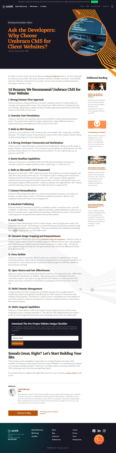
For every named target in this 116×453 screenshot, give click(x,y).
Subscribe (94, 2)
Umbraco (29, 22)
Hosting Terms (77, 439)
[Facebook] (94, 430)
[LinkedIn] (99, 430)
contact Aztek (71, 373)
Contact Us (106, 6)
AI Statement (56, 439)
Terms (74, 436)
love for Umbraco (52, 76)
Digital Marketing (21, 6)
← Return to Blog (23, 413)
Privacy (75, 433)
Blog (87, 6)
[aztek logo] (7, 6)
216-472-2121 (12, 439)
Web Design (33, 6)
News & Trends (95, 6)
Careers (75, 430)
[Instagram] (104, 430)
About (82, 6)
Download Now (17, 343)
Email (13, 334)
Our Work (43, 6)
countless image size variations (53, 239)
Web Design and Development (17, 22)
